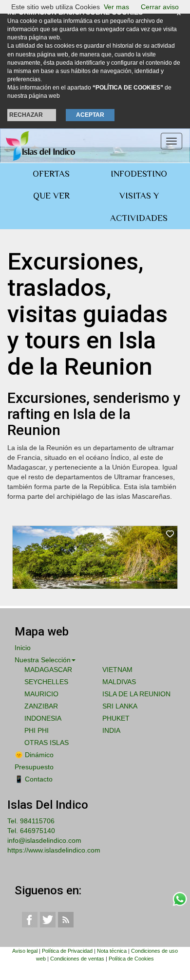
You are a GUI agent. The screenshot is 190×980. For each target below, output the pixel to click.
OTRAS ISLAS (46, 742)
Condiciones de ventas (77, 959)
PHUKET (116, 718)
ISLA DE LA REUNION (136, 694)
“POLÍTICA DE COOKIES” (128, 87)
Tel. (31, 821)
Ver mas (116, 7)
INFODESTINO (139, 174)
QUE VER (51, 195)
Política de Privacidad (67, 951)
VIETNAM (117, 669)
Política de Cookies (131, 959)
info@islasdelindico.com (44, 840)
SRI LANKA (119, 706)
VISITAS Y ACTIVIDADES (139, 207)
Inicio (23, 648)
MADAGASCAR (48, 669)
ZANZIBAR (41, 706)
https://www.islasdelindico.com (53, 850)
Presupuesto (34, 767)
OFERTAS (51, 174)
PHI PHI (36, 730)
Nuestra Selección (43, 660)
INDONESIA (42, 718)
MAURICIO (41, 694)
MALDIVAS (119, 682)
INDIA (111, 730)
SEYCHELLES (46, 682)
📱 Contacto (34, 779)
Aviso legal (25, 951)
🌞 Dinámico (34, 755)
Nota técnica (112, 951)
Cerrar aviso (160, 7)
